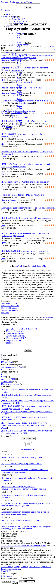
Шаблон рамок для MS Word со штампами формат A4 (25, 182)
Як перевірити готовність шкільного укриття (21, 520)
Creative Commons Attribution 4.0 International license (23, 545)
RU (2, 374)
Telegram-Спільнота (9, 303)
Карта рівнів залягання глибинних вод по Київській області (28, 208)
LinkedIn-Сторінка (9, 308)
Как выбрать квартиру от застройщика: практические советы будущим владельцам (25, 513)
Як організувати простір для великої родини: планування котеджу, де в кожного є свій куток (26, 527)
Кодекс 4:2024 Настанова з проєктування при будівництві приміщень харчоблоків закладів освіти (27, 56)
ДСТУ (4, 144)
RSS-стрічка (6, 576)
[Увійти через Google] (30, 444)
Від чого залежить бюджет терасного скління (21, 463)
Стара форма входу (28, 449)
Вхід (3, 357)
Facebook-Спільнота (10, 306)
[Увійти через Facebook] (26, 444)
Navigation (5, 10)
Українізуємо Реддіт (10, 310)
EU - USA (5, 369)
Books (4, 113)
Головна (4, 16)
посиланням (48, 317)
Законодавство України (11, 367)
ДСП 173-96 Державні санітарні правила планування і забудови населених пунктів (25, 165)
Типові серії (6, 382)
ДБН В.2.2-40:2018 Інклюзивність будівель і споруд (24, 121)
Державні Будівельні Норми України (17, 2)
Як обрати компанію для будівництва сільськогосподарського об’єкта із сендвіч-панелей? (24, 487)
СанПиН (5, 174)
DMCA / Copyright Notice (40, 566)
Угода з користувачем (10, 569)
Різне (3, 103)
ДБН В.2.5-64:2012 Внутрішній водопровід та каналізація (26, 412)
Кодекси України (9, 60)
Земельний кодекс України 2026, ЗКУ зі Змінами (23, 195)
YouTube (5, 313)
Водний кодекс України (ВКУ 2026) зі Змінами (22, 88)
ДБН (3, 80)
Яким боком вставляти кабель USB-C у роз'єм (21, 457)
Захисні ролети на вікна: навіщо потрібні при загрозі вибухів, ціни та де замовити (24, 471)
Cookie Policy (7, 566)
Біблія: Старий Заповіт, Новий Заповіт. (18, 111)
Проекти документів (10, 384)
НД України (6, 362)
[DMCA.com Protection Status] (27, 582)
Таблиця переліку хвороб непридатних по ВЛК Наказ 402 (27, 101)
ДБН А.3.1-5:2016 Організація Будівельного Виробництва (27, 389)
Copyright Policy (21, 566)
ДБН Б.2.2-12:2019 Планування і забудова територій (24, 251)
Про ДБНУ (6, 571)
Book (3, 377)
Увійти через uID (28, 439)
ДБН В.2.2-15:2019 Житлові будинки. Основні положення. (27, 218)
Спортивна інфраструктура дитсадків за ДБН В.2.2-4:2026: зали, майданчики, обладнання (27, 504)
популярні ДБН (8, 379)
